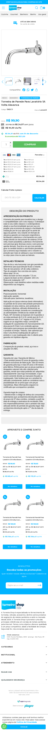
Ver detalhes (12, 486)
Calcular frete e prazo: (11, 190)
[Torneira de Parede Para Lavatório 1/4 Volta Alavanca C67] (35, 461)
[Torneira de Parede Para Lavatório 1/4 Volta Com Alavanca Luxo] (35, 522)
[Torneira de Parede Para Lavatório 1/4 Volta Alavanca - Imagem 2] (18, 81)
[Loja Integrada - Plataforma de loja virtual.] (24, 701)
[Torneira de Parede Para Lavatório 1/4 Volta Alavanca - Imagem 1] (9, 81)
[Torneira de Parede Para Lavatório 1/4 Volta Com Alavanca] (12, 522)
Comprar (30, 144)
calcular (39, 198)
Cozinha (4, 14)
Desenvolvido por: (18, 706)
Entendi (24, 727)
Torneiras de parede (30, 98)
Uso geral (42, 14)
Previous (3, 81)
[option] (4, 14)
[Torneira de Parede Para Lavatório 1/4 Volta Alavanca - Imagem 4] (37, 81)
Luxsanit (43, 110)
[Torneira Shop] (15, 8)
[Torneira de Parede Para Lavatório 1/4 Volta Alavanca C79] (12, 461)
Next (44, 81)
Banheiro (24, 14)
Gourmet (14, 14)
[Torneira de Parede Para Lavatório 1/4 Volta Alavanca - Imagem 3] (27, 81)
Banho (33, 14)
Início (4, 98)
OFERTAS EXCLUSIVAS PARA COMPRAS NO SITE (24, 2)
